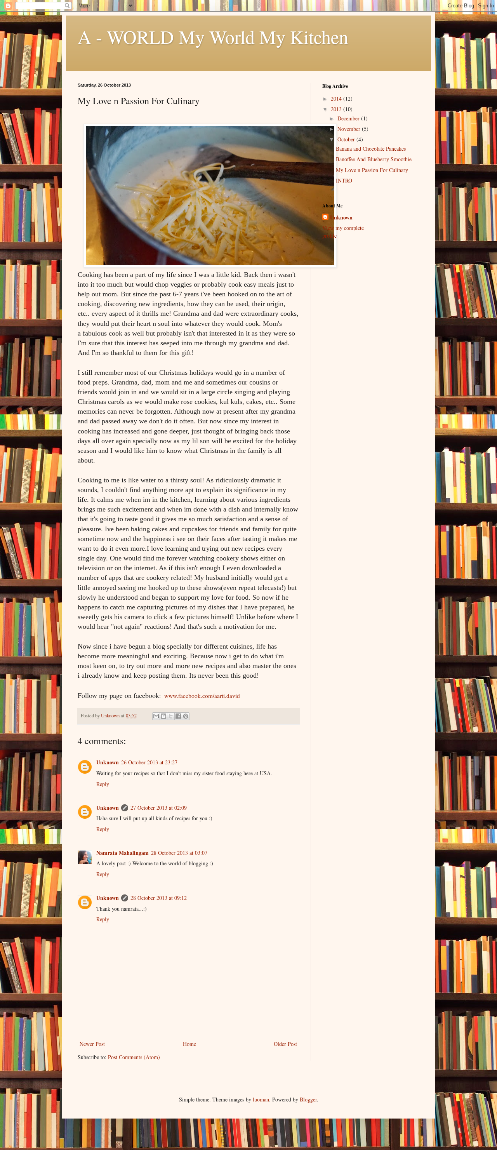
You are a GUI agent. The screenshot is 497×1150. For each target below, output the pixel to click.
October (346, 139)
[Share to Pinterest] (185, 716)
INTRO (344, 180)
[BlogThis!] (163, 716)
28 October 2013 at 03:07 (179, 852)
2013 (337, 109)
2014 (337, 98)
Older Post (285, 1043)
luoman (261, 1099)
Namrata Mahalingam (122, 853)
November (349, 128)
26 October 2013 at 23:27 (149, 762)
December (349, 118)
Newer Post (92, 1043)
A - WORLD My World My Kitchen (213, 36)
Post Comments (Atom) (134, 1057)
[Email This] (156, 716)
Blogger (308, 1099)
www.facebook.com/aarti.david (202, 695)
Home (189, 1043)
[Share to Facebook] (178, 716)
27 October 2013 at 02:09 (158, 807)
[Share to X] (171, 716)
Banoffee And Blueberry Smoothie (374, 159)
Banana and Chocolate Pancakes (371, 148)
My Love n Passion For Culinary (372, 170)
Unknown (107, 762)
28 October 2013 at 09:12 (158, 897)
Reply (102, 784)
